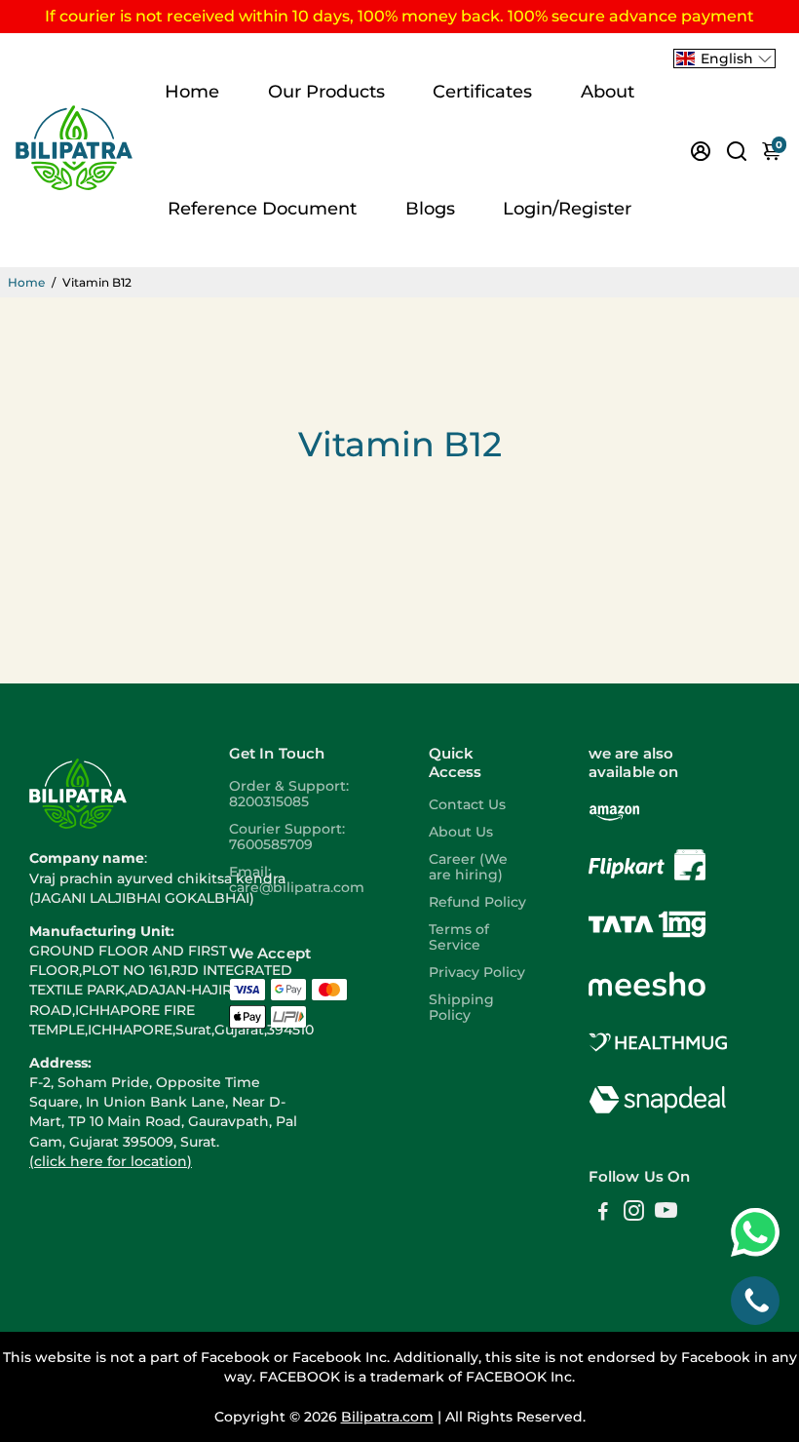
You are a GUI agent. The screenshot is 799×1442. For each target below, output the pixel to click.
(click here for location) (110, 1161)
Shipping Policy (461, 1007)
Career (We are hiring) (468, 866)
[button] (724, 58)
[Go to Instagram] (634, 1213)
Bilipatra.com (387, 1416)
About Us (461, 831)
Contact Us (467, 804)
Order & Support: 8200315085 (289, 793)
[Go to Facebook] (603, 1213)
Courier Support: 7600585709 (287, 836)
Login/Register (567, 208)
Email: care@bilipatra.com (296, 879)
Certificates (482, 91)
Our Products (326, 91)
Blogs (430, 208)
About (607, 91)
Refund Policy (477, 902)
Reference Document (262, 208)
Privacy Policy (477, 972)
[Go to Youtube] (666, 1213)
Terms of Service (459, 937)
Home (192, 91)
